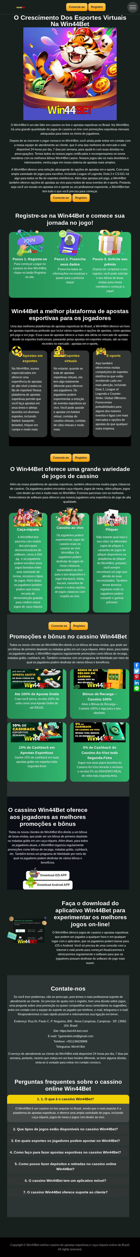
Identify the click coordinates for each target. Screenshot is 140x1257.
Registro (97, 7)
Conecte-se (77, 7)
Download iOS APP (53, 875)
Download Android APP (53, 884)
